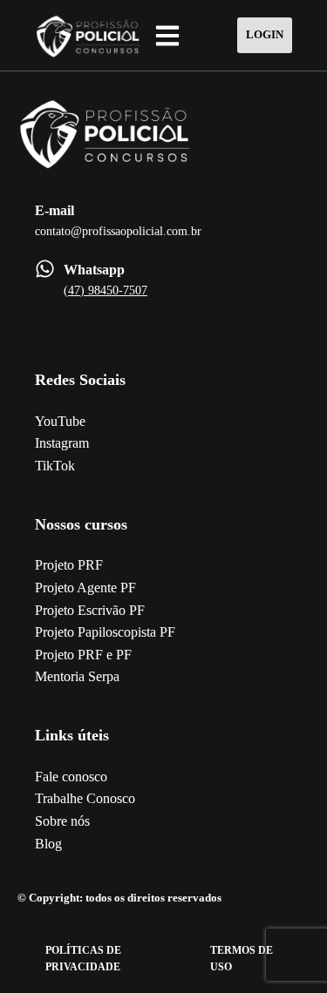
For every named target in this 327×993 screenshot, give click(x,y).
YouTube (60, 421)
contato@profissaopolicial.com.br (118, 231)
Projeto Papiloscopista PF (105, 632)
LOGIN (264, 34)
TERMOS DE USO (241, 958)
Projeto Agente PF (85, 587)
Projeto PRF (69, 564)
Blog (48, 843)
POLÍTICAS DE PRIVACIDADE (83, 958)
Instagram (62, 443)
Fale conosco (71, 776)
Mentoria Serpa (77, 676)
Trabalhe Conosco (85, 798)
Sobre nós (62, 821)
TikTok (55, 465)
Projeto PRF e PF (83, 654)
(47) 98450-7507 (105, 290)
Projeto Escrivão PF (90, 610)
